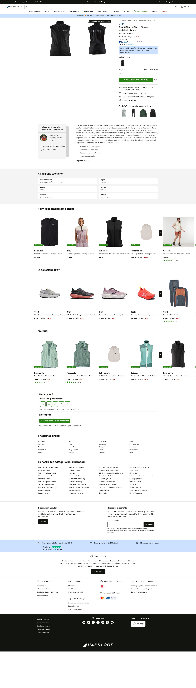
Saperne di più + (125, 52)
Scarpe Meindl (104, 490)
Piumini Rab (133, 473)
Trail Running (74, 11)
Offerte (164, 11)
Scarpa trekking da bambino (79, 487)
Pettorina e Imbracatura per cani (141, 476)
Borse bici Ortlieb (135, 481)
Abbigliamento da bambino (108, 467)
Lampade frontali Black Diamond (110, 487)
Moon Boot (72, 447)
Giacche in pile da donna (47, 473)
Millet (70, 444)
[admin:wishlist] (155, 80)
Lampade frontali (44, 490)
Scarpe (47, 11)
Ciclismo (116, 11)
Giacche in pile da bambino (109, 470)
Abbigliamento (34, 11)
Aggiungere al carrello (136, 80)
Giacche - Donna (132, 20)
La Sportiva (42, 450)
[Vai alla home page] (120, 20)
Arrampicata (88, 11)
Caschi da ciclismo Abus (138, 490)
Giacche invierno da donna (48, 467)
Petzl (131, 452)
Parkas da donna (44, 470)
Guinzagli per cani (135, 479)
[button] (60, 38)
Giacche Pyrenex (105, 479)
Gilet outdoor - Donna (145, 20)
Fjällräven (102, 441)
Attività (126, 11)
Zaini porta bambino (76, 493)
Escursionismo (59, 11)
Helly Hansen (73, 450)
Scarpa (101, 447)
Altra (70, 441)
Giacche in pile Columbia (108, 484)
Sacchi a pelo (43, 493)
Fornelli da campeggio (76, 467)
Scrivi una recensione (126, 33)
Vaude (101, 450)
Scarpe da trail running (77, 479)
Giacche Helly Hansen (107, 481)
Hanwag (132, 447)
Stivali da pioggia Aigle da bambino (111, 473)
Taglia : (122, 69)
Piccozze (72, 473)
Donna (124, 20)
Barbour (71, 452)
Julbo (131, 441)
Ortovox (41, 444)
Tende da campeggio (46, 484)
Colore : (124, 57)
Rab (39, 447)
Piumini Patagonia (135, 493)
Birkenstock (133, 450)
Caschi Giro (133, 470)
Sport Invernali (103, 11)
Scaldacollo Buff (135, 487)
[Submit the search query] (176, 7)
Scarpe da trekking (75, 476)
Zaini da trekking (74, 470)
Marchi (154, 11)
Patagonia (41, 441)
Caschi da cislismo (75, 490)
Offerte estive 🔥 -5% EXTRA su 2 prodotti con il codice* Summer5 (98, 15)
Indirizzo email (113, 520)
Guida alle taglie (151, 69)
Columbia (102, 444)
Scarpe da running (75, 481)
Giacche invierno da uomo (47, 476)
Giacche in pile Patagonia (108, 476)
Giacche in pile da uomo (47, 481)
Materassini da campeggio (47, 487)
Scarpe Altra (133, 484)
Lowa (40, 452)
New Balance (134, 444)
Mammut (102, 452)
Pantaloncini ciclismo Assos (139, 467)
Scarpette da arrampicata (78, 484)
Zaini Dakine (103, 493)
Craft (121, 24)
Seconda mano (142, 11)
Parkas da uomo (44, 479)
